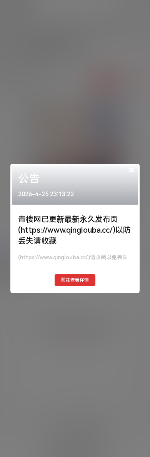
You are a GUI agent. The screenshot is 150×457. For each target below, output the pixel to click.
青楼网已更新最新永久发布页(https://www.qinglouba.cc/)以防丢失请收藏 (74, 230)
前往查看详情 (75, 280)
